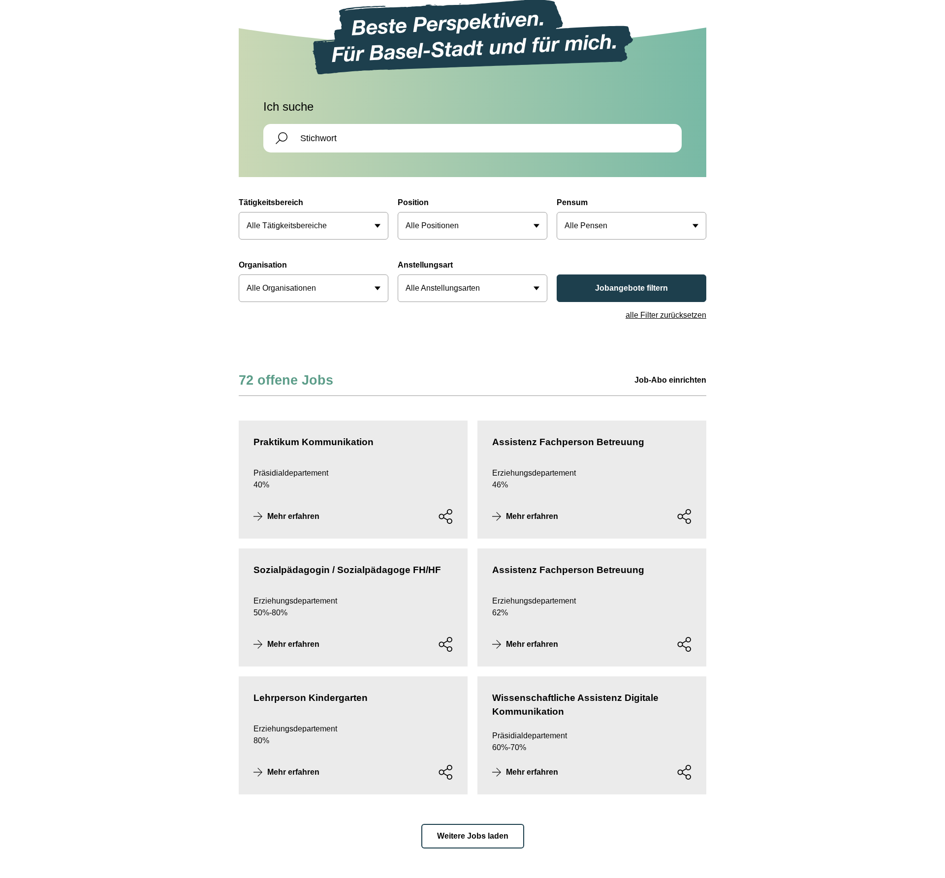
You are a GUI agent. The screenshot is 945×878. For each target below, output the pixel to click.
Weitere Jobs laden (472, 836)
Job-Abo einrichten (670, 380)
